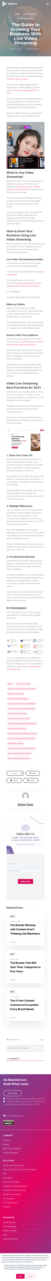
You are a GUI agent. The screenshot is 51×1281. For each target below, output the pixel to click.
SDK (5, 1174)
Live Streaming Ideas (25, 18)
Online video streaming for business (21, 748)
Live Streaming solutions (17, 729)
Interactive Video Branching (14, 1190)
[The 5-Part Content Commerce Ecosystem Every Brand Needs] (25, 1004)
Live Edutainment (10, 1203)
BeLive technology (23, 684)
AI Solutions (8, 1178)
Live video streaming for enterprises (21, 738)
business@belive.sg (15, 1116)
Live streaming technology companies (22, 733)
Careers (6, 1144)
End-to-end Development (13, 1165)
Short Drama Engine (11, 1182)
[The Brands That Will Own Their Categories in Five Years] (25, 966)
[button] (12, 1093)
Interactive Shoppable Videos (15, 1186)
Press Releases (9, 1226)
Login (42, 1040)
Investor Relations (10, 1153)
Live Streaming (29, 14)
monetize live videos (15, 743)
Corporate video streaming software (21, 704)
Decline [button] (30, 1276)
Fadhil (13, 942)
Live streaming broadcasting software (22, 724)
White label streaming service (19, 758)
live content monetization (17, 714)
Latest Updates (9, 1222)
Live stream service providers (19, 719)
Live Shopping (9, 1198)
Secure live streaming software (19, 753)
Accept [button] (20, 1276)
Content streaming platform (18, 699)
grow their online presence (17, 79)
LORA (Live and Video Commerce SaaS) (19, 1169)
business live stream (16, 694)
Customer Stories (10, 1239)
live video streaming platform (25, 90)
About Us (7, 1140)
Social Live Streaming (12, 1194)
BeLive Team (16, 49)
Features (6, 1207)
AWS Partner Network (12, 1148)
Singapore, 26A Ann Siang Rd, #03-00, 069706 (26, 1099)
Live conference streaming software (21, 709)
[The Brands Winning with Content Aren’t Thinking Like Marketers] (25, 928)
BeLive (10, 684)
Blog (17, 14)
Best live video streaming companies (22, 689)
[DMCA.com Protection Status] (8, 1125)
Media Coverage (10, 1231)
